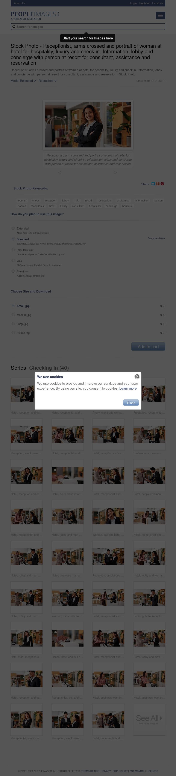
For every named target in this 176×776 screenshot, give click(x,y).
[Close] (137, 376)
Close (131, 402)
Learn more (128, 388)
